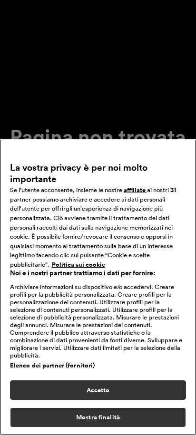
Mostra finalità (98, 417)
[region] (98, 287)
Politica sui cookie (78, 264)
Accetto (98, 390)
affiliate (135, 190)
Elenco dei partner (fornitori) (52, 365)
